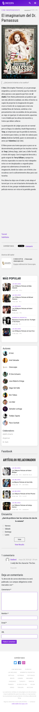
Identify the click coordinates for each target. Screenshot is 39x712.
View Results (19, 545)
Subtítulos (5, 237)
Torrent (4, 234)
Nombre (4, 613)
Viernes (7, 526)
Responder (13, 568)
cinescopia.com (18, 261)
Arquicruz (6, 438)
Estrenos (21, 675)
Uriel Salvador (14, 360)
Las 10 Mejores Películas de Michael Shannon (22, 298)
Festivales (31, 675)
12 (21, 290)
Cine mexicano (17, 669)
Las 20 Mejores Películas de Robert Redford (22, 309)
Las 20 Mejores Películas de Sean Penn (23, 331)
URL (3, 632)
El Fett (11, 353)
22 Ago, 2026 (15, 509)
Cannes (20, 678)
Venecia (31, 681)
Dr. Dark (5, 442)
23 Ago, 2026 (15, 474)
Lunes (7, 535)
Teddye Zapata (14, 416)
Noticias (30, 687)
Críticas (11, 675)
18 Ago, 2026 (15, 312)
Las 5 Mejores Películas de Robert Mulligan (21, 471)
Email (4, 623)
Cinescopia (27, 10)
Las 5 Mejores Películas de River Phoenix (23, 494)
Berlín (12, 678)
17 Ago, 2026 (15, 333)
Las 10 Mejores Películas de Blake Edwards (22, 287)
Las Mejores (16, 284)
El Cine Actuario (14, 374)
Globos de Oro (22, 684)
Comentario (6, 589)
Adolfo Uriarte (8, 434)
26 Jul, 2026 (15, 290)
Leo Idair (12, 402)
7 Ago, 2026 (15, 301)
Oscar (32, 684)
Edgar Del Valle (14, 388)
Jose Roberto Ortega (16, 381)
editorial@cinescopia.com (19, 704)
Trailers (21, 687)
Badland (13, 560)
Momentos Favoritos (19, 317)
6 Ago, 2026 (15, 324)
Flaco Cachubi (14, 423)
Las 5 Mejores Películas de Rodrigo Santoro (22, 506)
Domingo (8, 532)
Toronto (22, 681)
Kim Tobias (13, 395)
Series (12, 687)
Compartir (29, 246)
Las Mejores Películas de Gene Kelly (22, 482)
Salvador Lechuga (15, 409)
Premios (11, 684)
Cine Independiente (11, 10)
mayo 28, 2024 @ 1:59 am (28, 560)
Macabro (29, 678)
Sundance (12, 681)
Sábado (7, 529)
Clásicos (28, 669)
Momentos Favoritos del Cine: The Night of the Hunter (23, 320)
